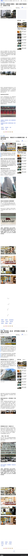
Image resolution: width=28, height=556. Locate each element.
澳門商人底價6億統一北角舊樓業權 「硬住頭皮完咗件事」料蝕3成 (8, 456)
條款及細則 (24, 553)
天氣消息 (14, 0)
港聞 (3, 0)
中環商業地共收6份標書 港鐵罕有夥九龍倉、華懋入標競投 (8, 124)
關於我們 (4, 553)
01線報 (1, 553)
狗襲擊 (6, 0)
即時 (16, 0)
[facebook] (21, 551)
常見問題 (15, 553)
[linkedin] (25, 551)
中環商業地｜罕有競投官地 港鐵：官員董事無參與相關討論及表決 (8, 121)
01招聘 (7, 553)
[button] (23, 7)
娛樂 (8, 0)
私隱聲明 (21, 553)
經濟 (1, 2)
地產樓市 (4, 2)
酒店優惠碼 (10, 0)
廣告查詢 (9, 553)
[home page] (2, 0)
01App (12, 553)
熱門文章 (19, 20)
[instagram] (22, 551)
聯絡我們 (18, 553)
